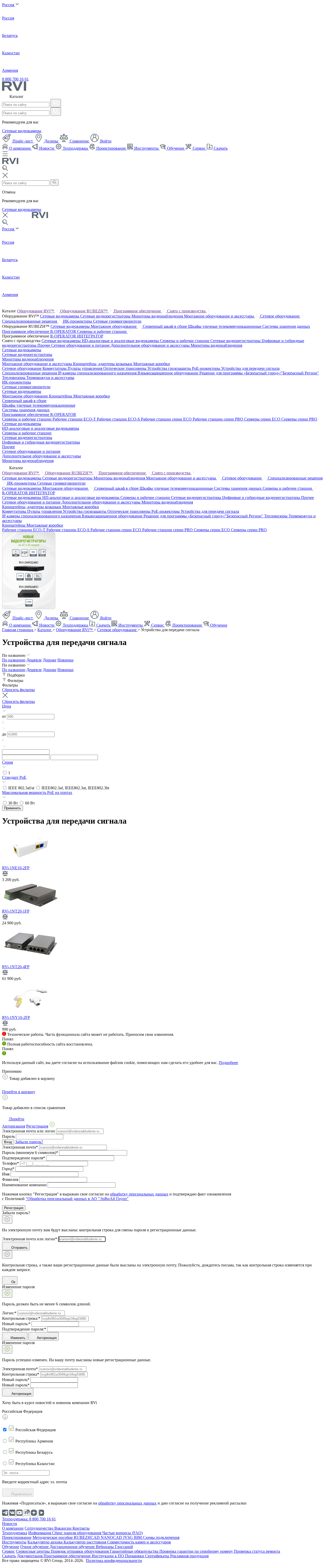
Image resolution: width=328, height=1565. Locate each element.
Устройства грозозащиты (169, 368)
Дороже (49, 660)
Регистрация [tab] (37, 1126)
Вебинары (105, 1546)
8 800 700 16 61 (15, 79)
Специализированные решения (30, 321)
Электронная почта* (20, 1147)
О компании (20, 148)
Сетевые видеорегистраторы (105, 316)
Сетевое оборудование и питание (81, 345)
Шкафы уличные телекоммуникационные (225, 326)
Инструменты (146, 148)
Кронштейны (61, 396)
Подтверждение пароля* (23, 1158)
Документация (30, 1556)
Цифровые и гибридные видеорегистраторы (41, 442)
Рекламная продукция (189, 1556)
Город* (8, 1169)
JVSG (128, 1537)
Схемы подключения (161, 1537)
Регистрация (13, 1208)
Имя (5, 1174)
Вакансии (63, 1528)
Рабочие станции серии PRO (218, 419)
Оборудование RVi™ (36, 311)
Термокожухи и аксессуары (50, 377)
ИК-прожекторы (78, 321)
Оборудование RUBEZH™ (84, 311)
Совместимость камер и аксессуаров (139, 1542)
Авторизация (47, 1338)
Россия (8, 5)
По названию (13, 660)
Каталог (45, 630)
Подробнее (228, 1062)
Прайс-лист (23, 141)
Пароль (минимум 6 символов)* (30, 1152)
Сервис (199, 148)
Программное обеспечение (138, 311)
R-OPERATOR (63, 336)
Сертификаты (157, 1556)
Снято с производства (187, 311)
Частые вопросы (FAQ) (122, 1533)
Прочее (44, 345)
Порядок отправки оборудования (80, 1551)
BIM (138, 1537)
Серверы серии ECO (262, 419)
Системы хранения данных (286, 326)
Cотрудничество (39, 1528)
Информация (40, 1533)
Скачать (220, 148)
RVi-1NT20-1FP (15, 911)
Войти (105, 141)
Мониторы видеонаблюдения (157, 316)
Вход (8, 1142)
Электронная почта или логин (28, 1131)
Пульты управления (85, 368)
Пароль (8, 1136)
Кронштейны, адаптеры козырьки (103, 364)
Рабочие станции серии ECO (167, 419)
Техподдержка (75, 148)
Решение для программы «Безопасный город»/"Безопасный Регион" (259, 373)
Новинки (65, 660)
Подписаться (21, 1494)
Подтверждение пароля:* (24, 1329)
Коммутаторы (55, 368)
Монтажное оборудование (114, 326)
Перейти (16, 1119)
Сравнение (79, 141)
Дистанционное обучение (73, 1546)
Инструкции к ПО (108, 1556)
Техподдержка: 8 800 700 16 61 (29, 1519)
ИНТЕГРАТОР (90, 336)
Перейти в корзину (18, 1092)
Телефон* (10, 1163)
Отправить (19, 1248)
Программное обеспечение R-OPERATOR (39, 331)
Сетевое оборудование (280, 316)
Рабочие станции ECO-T (75, 419)
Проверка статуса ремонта (257, 1551)
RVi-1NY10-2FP (16, 1017)
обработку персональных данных (139, 1194)
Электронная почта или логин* (29, 1239)
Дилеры (51, 141)
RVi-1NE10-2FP (15, 868)
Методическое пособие (53, 1537)
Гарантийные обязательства (134, 1551)
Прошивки (135, 1556)
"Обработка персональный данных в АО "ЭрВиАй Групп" (77, 1198)
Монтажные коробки (151, 364)
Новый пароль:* (16, 1324)
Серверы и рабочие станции (102, 331)
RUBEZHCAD (87, 1537)
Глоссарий (124, 1546)
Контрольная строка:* (21, 1318)
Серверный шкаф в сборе (165, 326)
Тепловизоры (14, 377)
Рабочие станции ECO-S (119, 419)
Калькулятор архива (45, 1542)
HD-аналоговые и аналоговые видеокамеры (121, 341)
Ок (12, 1282)
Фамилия (10, 1179)
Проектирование (111, 148)
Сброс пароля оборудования (77, 1533)
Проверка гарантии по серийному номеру (196, 1551)
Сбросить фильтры (18, 690)
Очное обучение (35, 1546)
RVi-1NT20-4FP (15, 967)
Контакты (81, 1528)
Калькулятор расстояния (85, 1542)
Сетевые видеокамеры (21, 131)
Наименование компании (24, 1185)
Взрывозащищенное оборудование (168, 373)
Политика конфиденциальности (114, 1560)
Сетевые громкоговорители (117, 321)
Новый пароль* (15, 1379)
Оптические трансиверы (125, 368)
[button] (164, 709)
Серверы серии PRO (299, 419)
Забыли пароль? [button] (29, 1142)
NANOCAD (112, 1537)
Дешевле (34, 660)
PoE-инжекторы (206, 368)
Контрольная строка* (20, 1374)
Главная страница (18, 630)
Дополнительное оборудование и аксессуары (151, 345)
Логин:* (9, 1313)
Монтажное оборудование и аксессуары (219, 316)
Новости (46, 148)
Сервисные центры (33, 1551)
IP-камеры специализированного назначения (98, 373)
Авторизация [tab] (13, 1126)
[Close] (7, 1219)
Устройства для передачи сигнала (250, 368)
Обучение (175, 148)
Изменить (18, 1338)
